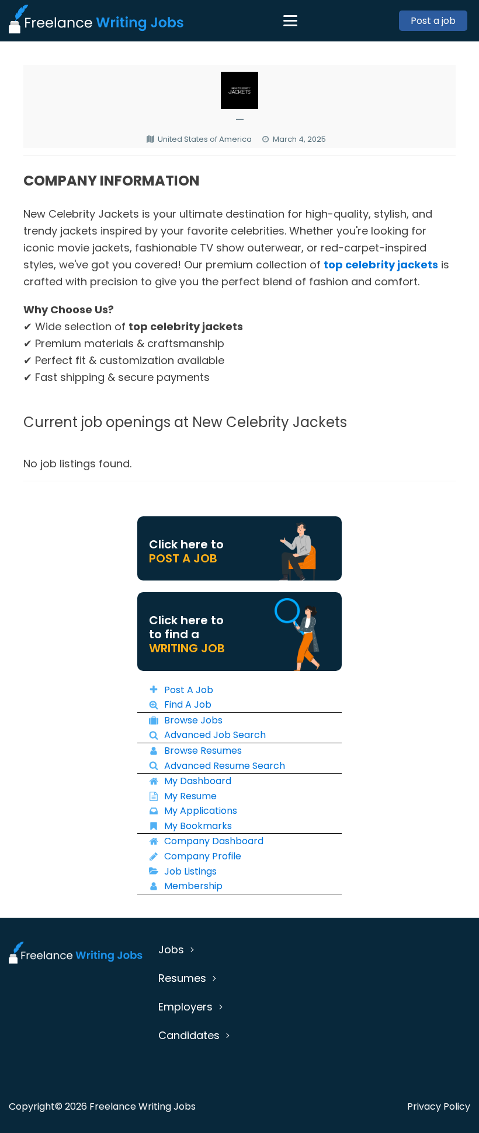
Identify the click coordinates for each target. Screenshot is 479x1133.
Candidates (189, 1035)
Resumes (182, 978)
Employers (185, 1006)
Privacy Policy (438, 1106)
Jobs (171, 949)
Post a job (433, 20)
